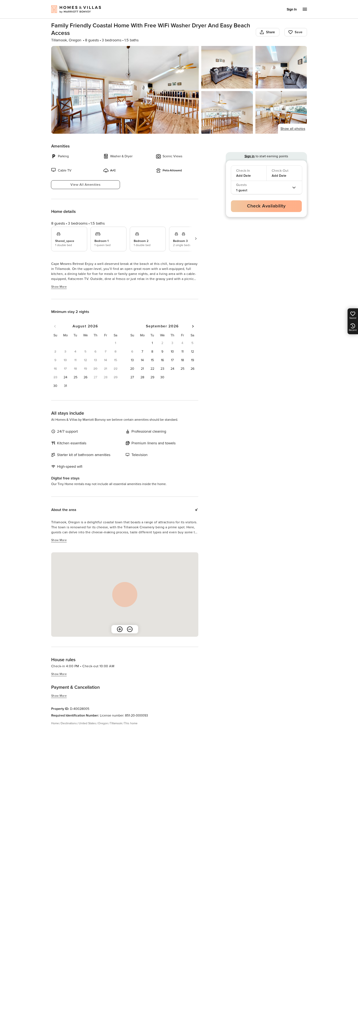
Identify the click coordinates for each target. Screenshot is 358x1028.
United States (87, 723)
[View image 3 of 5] (281, 67)
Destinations (69, 723)
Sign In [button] (292, 9)
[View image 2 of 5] (227, 67)
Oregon (103, 723)
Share (270, 32)
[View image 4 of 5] (227, 112)
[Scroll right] (195, 238)
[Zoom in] (119, 629)
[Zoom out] (129, 629)
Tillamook (116, 723)
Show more (59, 286)
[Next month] (193, 326)
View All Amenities (85, 185)
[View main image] (125, 90)
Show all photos (292, 129)
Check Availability (266, 206)
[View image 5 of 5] (281, 112)
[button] (65, 377)
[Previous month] (55, 326)
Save (299, 32)
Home (55, 723)
